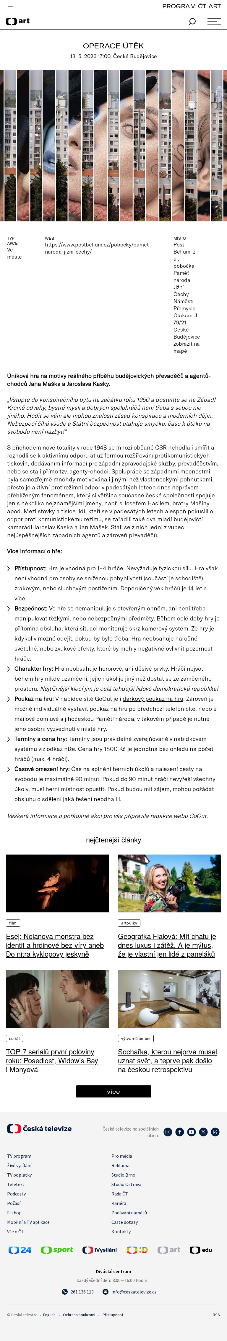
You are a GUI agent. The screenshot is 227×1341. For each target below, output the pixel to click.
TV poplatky (19, 1175)
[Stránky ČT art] (169, 1252)
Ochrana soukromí (79, 1314)
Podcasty (16, 1194)
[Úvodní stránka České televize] (39, 1132)
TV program (19, 1156)
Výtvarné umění (135, 1038)
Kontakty (121, 1231)
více (113, 1091)
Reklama (120, 1165)
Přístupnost (113, 1314)
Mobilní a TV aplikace (28, 1222)
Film (13, 923)
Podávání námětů (129, 1213)
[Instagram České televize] (168, 1135)
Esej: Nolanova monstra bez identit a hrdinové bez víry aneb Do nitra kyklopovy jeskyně (55, 945)
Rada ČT (119, 1194)
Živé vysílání (19, 1165)
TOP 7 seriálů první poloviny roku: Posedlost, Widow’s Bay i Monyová (52, 1060)
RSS (216, 1314)
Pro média (121, 1156)
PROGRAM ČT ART (191, 6)
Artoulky (129, 923)
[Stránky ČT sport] (57, 1252)
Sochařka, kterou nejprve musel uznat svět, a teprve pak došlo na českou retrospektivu (167, 1060)
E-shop (14, 1213)
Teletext (16, 1184)
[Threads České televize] (215, 1135)
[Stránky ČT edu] (204, 1250)
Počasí (13, 1203)
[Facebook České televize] (179, 1135)
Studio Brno (123, 1175)
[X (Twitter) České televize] (203, 1135)
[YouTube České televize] (191, 1135)
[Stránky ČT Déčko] (137, 1252)
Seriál (14, 1038)
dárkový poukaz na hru (153, 698)
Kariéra (118, 1203)
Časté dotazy (124, 1222)
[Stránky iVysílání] (103, 1250)
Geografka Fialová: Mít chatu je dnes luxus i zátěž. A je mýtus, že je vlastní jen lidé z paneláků (167, 945)
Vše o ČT (15, 1231)
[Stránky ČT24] (20, 1252)
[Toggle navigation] (10, 6)
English (49, 1314)
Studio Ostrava (126, 1184)
